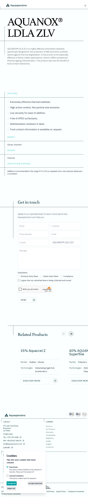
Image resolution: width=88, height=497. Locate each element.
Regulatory (50, 438)
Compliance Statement (76, 491)
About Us (49, 426)
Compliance (68, 276)
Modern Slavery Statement (11, 494)
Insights (49, 444)
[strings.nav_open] (84, 5)
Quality (48, 441)
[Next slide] (71, 334)
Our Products (50, 429)
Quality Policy (61, 491)
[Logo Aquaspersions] (32, 5)
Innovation (50, 432)
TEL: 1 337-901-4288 (10, 437)
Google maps (8, 434)
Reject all (11, 488)
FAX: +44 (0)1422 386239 (12, 441)
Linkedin (6, 447)
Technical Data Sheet (29, 276)
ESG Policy (50, 491)
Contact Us (50, 447)
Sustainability (51, 435)
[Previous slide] (64, 334)
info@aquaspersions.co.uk (12, 444)
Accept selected (35, 483)
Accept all (11, 483)
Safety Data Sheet (50, 276)
